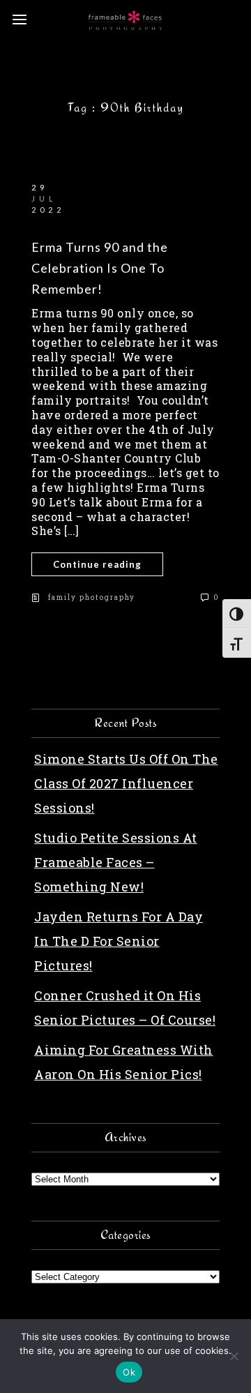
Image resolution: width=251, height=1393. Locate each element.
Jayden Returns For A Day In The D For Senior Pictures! (118, 941)
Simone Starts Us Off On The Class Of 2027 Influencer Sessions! (126, 783)
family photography (91, 597)
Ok (129, 1372)
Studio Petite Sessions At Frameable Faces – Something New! (115, 862)
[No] (234, 1356)
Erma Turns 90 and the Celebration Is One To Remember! (99, 267)
